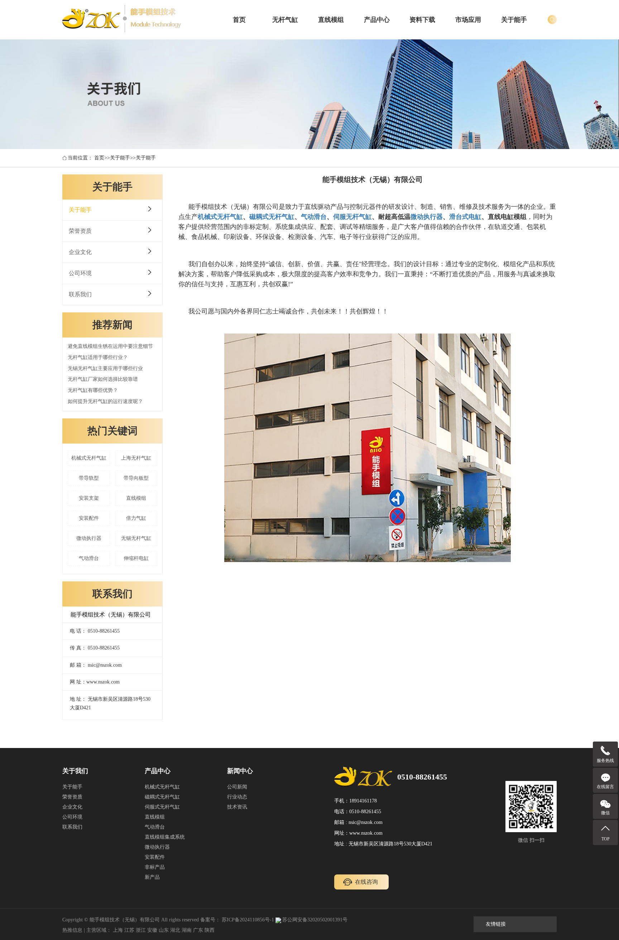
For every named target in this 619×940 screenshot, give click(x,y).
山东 (164, 930)
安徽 (152, 930)
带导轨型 (89, 478)
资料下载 (422, 19)
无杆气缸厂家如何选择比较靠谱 (103, 379)
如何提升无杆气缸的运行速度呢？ (105, 401)
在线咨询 (366, 882)
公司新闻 (237, 787)
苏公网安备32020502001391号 (314, 919)
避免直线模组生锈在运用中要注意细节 (110, 346)
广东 (198, 930)
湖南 (187, 930)
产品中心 (377, 19)
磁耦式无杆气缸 (162, 797)
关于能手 (514, 19)
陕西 (210, 930)
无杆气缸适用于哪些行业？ (98, 357)
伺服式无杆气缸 (162, 807)
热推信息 (72, 930)
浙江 (141, 930)
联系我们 (80, 294)
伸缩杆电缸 (136, 558)
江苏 (129, 930)
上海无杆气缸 (136, 458)
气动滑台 (89, 558)
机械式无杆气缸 (88, 458)
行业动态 (237, 797)
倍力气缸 (136, 518)
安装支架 (89, 498)
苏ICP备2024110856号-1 (247, 919)
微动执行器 (88, 538)
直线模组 (331, 19)
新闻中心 (240, 770)
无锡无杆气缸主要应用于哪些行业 (105, 368)
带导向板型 (136, 478)
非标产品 (155, 867)
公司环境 (80, 273)
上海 (118, 930)
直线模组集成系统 (165, 837)
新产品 (152, 877)
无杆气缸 (285, 19)
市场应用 (468, 19)
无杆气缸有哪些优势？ (93, 390)
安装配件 (89, 518)
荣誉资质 (80, 231)
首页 (239, 19)
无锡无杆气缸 (136, 538)
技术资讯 (237, 807)
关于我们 (75, 770)
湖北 (175, 930)
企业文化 (80, 252)
